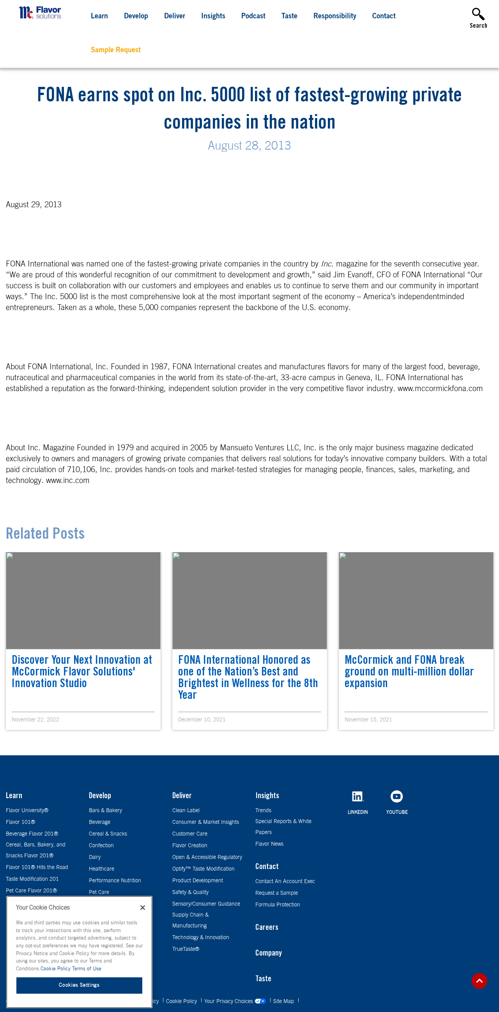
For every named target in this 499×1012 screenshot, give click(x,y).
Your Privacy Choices (229, 1001)
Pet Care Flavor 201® (31, 891)
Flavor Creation (189, 845)
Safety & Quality (190, 892)
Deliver (174, 16)
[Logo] (41, 19)
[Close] (142, 907)
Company (268, 954)
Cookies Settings (79, 985)
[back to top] (479, 981)
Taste (289, 16)
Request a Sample (276, 893)
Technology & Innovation (200, 937)
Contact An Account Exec (285, 881)
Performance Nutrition (115, 880)
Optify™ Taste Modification (203, 869)
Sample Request (116, 50)
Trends (263, 810)
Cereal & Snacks (108, 834)
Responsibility (334, 16)
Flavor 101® (20, 822)
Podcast (253, 16)
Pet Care (99, 892)
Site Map (284, 1001)
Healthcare (101, 869)
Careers (266, 928)
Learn (99, 16)
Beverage (99, 822)
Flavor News (269, 844)
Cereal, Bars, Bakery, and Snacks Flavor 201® (35, 850)
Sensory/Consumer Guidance (206, 904)
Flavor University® (27, 810)
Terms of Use (86, 968)
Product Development (197, 880)
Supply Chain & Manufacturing (190, 920)
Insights (213, 16)
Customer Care (189, 834)
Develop (136, 16)
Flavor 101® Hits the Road (37, 867)
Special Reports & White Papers (283, 827)
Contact (384, 16)
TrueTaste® (185, 949)
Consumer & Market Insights (205, 822)
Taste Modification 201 (32, 879)
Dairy (95, 857)
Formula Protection (277, 905)
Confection (101, 845)
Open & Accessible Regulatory (207, 857)
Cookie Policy (182, 1001)
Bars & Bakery (105, 810)
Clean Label (186, 810)
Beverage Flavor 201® (32, 834)
